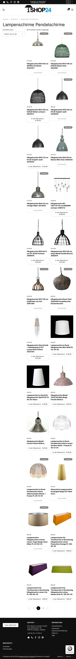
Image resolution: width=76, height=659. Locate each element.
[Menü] (73, 646)
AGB (53, 635)
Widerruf (55, 633)
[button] (3, 10)
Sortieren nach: (8, 30)
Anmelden (6, 646)
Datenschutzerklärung (59, 631)
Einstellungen (7, 649)
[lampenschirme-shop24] (38, 9)
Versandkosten (57, 626)
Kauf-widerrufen (10, 625)
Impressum (55, 628)
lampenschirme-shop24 (27, 656)
